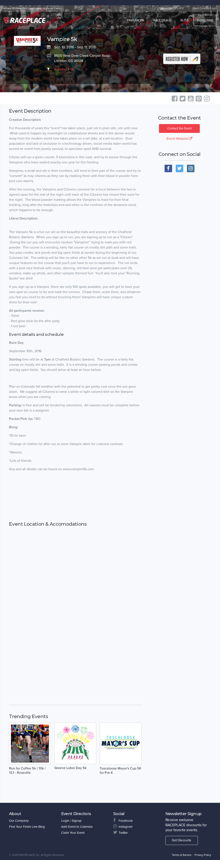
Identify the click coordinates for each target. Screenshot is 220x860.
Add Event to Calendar (77, 827)
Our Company (19, 821)
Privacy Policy (203, 855)
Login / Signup (71, 821)
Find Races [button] (135, 20)
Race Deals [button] (162, 20)
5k (72, 69)
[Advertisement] (75, 496)
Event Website (178, 139)
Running (60, 69)
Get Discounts (181, 840)
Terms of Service (181, 855)
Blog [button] (184, 20)
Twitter (123, 833)
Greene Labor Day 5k (70, 768)
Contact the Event (179, 128)
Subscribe (205, 20)
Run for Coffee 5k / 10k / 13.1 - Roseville (27, 770)
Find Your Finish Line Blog (27, 827)
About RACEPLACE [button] (172, 8)
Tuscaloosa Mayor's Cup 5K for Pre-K (120, 770)
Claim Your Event (72, 833)
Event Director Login (205, 8)
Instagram (126, 827)
